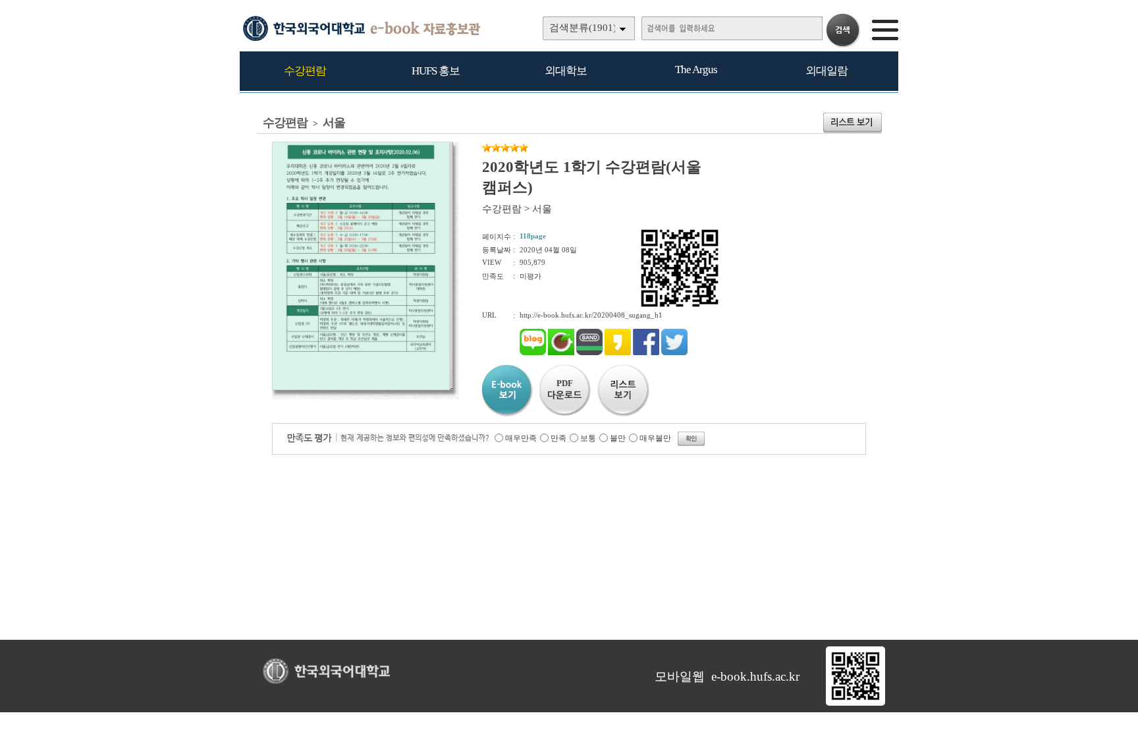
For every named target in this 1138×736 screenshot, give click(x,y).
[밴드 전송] (589, 352)
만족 (558, 438)
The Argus (696, 69)
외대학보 (566, 71)
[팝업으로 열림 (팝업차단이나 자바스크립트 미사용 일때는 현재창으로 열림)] (361, 387)
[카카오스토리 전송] (618, 352)
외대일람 (826, 71)
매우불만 (655, 438)
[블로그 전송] (533, 352)
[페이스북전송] (646, 352)
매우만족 (521, 438)
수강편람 (305, 71)
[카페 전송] (561, 352)
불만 (618, 438)
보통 (588, 438)
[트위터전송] (674, 352)
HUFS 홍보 (436, 71)
